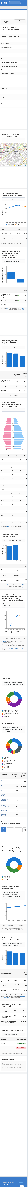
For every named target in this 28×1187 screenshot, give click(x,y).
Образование (5, 790)
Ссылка (4, 644)
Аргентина (15, 8)
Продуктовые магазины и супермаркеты (5, 800)
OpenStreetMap (23, 165)
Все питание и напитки (5, 781)
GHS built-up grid (18, 244)
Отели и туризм (3, 830)
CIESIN (8, 394)
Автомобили (18, 829)
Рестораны (4, 810)
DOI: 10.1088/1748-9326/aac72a (8, 999)
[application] (13, 214)
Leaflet (16, 165)
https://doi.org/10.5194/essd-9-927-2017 (15, 648)
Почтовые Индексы (6, 8)
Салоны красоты (3, 815)
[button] (15, 2)
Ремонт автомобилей (5, 806)
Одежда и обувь (4, 795)
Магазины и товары (4, 786)
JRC (7, 243)
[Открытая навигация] (24, 3)
